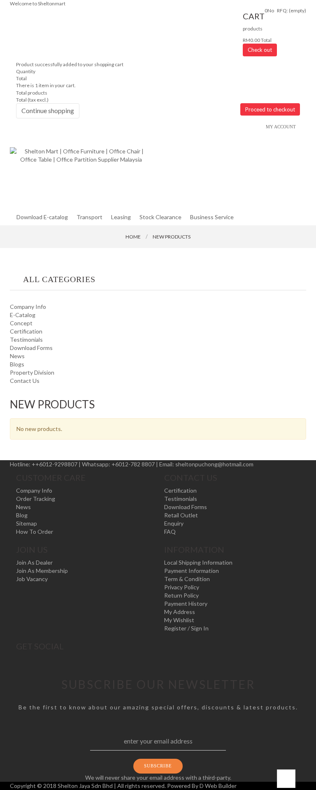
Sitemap (26, 523)
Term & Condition (187, 578)
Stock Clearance (160, 216)
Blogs (17, 364)
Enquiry (174, 523)
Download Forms (31, 347)
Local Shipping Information (198, 562)
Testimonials (26, 339)
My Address (179, 611)
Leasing (121, 216)
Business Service (212, 216)
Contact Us (25, 380)
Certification (26, 331)
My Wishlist (179, 619)
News (17, 355)
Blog (22, 515)
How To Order (34, 531)
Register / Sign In (186, 628)
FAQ (170, 531)
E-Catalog (22, 314)
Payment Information (191, 570)
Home (133, 237)
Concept (21, 323)
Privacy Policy (181, 587)
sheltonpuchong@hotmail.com (214, 464)
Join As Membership (42, 570)
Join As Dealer (34, 562)
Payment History (185, 603)
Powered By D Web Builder (202, 785)
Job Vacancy (32, 578)
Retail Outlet (181, 515)
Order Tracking (35, 498)
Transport (89, 216)
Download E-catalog (42, 216)
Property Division (32, 372)
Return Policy (181, 595)
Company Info (28, 306)
